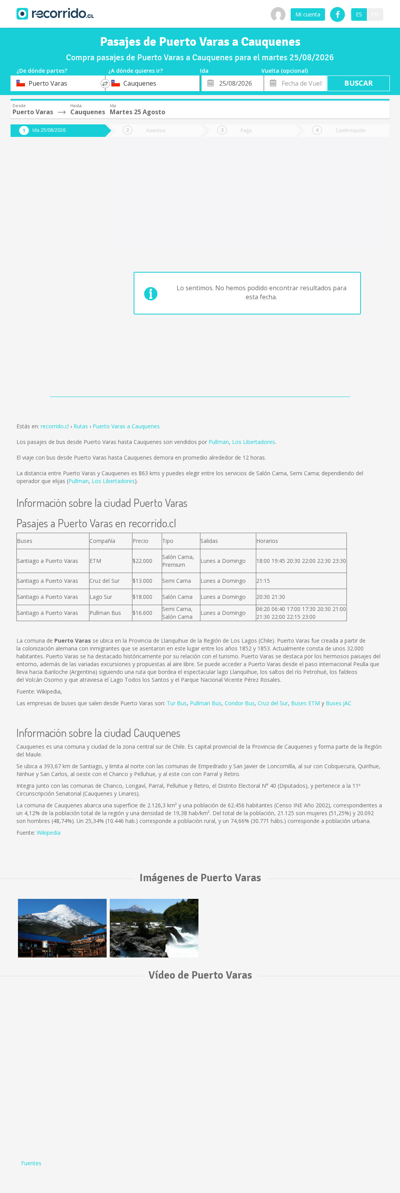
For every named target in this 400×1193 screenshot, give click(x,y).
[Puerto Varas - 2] (154, 928)
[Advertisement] (52, 270)
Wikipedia (49, 832)
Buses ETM (305, 703)
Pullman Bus (205, 703)
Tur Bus (177, 703)
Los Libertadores (253, 442)
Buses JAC (339, 703)
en (375, 14)
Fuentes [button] (31, 1163)
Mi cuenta (307, 14)
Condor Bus (240, 703)
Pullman (219, 442)
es (359, 14)
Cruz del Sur (273, 703)
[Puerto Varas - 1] (62, 928)
